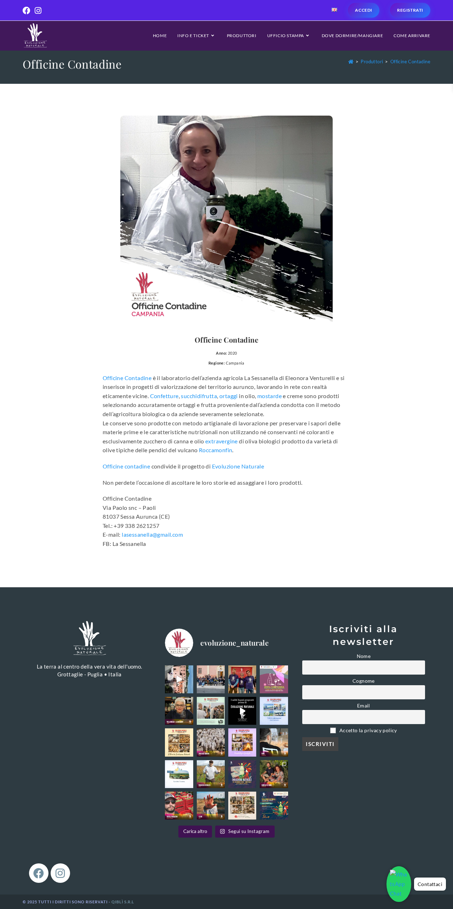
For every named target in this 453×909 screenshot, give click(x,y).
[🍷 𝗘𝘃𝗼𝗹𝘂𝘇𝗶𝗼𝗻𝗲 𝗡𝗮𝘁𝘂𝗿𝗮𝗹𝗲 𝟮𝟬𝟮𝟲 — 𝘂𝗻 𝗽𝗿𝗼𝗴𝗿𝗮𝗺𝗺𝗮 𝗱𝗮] (274, 806)
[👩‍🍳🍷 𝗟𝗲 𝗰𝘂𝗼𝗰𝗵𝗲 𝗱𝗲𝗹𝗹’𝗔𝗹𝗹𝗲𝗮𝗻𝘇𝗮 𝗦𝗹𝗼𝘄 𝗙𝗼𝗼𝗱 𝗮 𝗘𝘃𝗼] (179, 711)
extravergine (221, 441)
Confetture (164, 395)
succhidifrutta (199, 395)
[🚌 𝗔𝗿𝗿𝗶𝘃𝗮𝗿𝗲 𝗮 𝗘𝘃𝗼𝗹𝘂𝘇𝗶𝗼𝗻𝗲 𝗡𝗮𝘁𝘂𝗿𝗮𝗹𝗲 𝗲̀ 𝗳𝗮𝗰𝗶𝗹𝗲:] (179, 774)
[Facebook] (38, 873)
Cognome (363, 681)
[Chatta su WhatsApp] (398, 884)
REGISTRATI (410, 10)
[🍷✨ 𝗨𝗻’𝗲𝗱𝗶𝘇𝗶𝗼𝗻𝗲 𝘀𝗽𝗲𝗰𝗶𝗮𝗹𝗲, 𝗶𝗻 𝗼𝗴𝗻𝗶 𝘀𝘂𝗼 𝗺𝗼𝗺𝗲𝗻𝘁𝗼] (211, 679)
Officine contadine (126, 466)
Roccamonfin (215, 450)
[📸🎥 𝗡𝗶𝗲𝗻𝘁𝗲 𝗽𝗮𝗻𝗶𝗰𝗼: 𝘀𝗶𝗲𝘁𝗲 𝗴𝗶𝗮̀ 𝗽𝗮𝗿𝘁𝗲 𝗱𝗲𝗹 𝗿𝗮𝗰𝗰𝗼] (211, 711)
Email (363, 706)
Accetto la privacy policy (367, 730)
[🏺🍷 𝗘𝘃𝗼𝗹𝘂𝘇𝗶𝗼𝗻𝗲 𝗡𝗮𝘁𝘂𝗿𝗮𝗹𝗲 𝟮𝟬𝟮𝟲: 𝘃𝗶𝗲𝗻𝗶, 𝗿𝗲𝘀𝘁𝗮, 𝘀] (242, 742)
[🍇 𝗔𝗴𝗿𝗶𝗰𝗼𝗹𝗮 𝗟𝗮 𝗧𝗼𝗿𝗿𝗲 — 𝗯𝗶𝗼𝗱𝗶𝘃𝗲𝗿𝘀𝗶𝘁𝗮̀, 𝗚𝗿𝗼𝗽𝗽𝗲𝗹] (274, 774)
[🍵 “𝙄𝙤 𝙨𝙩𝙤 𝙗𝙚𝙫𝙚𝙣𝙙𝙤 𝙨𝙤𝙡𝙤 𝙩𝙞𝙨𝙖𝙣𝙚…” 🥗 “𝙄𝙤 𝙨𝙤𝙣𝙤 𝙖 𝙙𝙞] (242, 711)
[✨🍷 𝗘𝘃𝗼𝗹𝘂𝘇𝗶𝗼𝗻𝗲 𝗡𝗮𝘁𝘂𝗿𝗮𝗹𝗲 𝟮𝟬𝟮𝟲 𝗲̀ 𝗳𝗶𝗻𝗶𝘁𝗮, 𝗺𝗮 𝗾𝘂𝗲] (242, 679)
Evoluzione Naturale (238, 466)
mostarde (269, 395)
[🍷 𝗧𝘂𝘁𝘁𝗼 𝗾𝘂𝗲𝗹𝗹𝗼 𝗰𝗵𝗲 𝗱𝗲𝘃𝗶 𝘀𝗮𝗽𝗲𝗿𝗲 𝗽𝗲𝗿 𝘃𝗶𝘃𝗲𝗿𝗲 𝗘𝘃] (274, 711)
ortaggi (228, 395)
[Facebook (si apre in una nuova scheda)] (28, 10)
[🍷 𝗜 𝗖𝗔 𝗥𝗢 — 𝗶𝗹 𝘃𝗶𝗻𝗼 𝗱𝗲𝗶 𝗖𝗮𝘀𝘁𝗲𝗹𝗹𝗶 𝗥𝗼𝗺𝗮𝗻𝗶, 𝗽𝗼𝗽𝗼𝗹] (211, 806)
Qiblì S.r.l (122, 901)
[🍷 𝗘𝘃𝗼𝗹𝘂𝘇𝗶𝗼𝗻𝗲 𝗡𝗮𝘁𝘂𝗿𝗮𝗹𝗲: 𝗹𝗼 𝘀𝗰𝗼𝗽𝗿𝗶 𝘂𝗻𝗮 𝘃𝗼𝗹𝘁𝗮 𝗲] (179, 679)
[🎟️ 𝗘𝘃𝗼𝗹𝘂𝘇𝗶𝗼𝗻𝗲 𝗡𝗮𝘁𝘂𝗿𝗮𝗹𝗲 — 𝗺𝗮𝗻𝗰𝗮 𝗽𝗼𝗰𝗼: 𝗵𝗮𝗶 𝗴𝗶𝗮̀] (242, 774)
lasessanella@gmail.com (152, 534)
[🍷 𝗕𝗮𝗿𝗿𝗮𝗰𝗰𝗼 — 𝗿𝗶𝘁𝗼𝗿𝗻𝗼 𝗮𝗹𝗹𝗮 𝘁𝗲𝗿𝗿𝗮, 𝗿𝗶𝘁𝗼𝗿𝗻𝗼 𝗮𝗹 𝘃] (211, 774)
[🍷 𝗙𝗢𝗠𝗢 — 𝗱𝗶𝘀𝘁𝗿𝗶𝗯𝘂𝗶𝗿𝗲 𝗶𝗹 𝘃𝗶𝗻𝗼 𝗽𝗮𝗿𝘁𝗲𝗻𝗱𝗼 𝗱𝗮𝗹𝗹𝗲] (274, 742)
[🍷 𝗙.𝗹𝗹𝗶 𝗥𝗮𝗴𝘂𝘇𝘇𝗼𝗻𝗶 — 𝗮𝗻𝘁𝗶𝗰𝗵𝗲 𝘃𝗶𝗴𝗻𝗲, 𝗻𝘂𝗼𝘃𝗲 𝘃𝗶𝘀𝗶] (179, 806)
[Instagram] (60, 873)
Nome (364, 656)
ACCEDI (363, 10)
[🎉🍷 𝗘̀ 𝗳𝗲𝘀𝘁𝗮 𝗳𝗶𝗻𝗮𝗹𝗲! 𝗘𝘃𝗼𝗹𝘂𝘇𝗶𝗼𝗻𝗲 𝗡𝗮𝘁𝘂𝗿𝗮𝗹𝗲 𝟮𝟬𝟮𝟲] (274, 679)
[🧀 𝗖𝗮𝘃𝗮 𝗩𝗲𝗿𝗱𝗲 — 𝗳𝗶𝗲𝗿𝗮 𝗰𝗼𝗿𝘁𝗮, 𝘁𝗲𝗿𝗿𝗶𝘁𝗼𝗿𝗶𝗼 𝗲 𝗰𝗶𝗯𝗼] (211, 742)
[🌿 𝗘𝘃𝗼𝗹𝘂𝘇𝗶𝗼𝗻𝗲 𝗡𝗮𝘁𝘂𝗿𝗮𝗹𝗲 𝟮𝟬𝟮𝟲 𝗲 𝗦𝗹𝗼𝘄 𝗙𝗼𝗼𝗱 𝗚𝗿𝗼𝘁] (242, 806)
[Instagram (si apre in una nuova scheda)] (38, 10)
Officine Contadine (410, 61)
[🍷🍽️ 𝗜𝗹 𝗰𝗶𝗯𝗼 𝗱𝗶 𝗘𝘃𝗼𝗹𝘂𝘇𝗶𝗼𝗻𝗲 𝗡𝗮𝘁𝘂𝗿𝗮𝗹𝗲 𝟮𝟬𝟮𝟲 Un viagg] (179, 742)
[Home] (351, 61)
